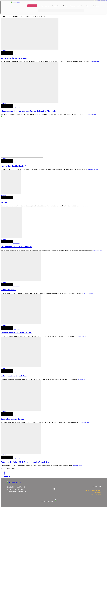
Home (3, 16)
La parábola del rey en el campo (15, 58)
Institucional (45, 6)
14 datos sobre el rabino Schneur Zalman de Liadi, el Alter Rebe (28, 111)
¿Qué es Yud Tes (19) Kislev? (13, 166)
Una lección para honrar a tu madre (16, 246)
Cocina (72, 6)
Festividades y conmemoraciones (21, 16)
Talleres (64, 6)
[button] (64, 6)
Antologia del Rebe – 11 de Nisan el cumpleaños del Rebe (25, 462)
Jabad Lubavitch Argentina (93, 490)
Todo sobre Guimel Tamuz (12, 419)
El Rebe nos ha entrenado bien (14, 376)
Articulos (80, 6)
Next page (7, 476)
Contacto (96, 6)
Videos (88, 6)
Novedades (55, 6)
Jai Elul (4, 202)
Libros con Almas (8, 289)
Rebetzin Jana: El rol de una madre (16, 333)
